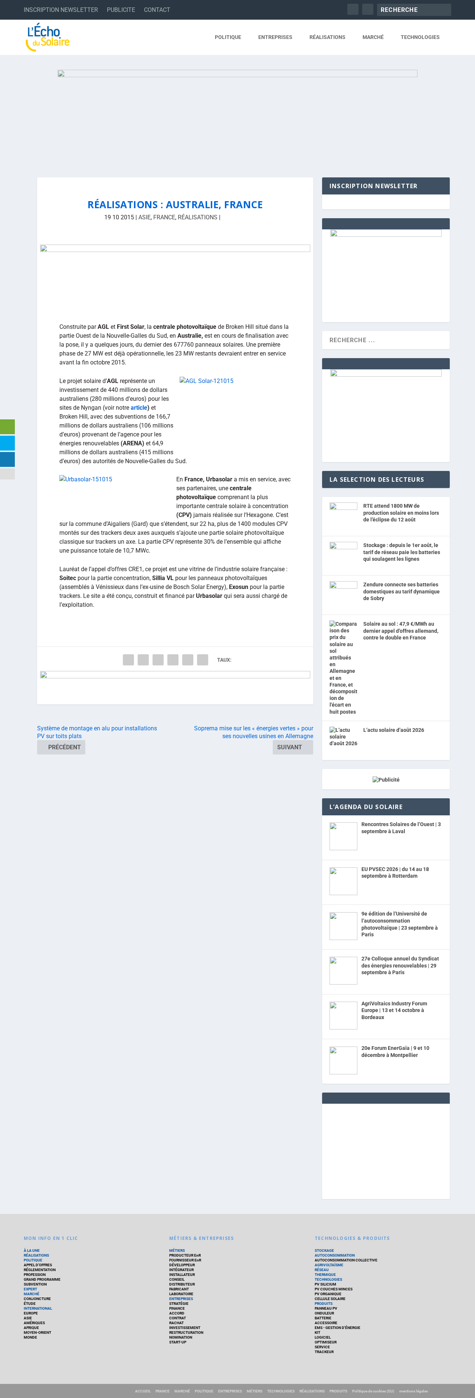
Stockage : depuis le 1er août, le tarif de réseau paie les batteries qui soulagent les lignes (401, 552)
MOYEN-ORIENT (37, 1332)
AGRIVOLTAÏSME (329, 1265)
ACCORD (176, 1313)
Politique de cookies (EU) (373, 1391)
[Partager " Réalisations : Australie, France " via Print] (202, 659)
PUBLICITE (121, 9)
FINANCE (177, 1308)
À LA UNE (32, 1250)
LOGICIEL (323, 1337)
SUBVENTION (35, 1284)
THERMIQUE (325, 1275)
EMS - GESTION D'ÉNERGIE (337, 1328)
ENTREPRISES (275, 37)
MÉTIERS (177, 1250)
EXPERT (30, 1289)
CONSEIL (176, 1279)
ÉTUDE (30, 1304)
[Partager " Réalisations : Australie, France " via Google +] (158, 659)
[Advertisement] (386, 1150)
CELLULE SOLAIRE (330, 1299)
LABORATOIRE (181, 1294)
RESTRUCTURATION (186, 1332)
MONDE (30, 1337)
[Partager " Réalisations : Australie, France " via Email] (187, 659)
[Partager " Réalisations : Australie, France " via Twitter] (143, 659)
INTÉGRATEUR (181, 1270)
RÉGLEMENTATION (40, 1270)
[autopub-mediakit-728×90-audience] (175, 687)
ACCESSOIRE (326, 1323)
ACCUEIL (143, 1391)
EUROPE (31, 1313)
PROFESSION (35, 1275)
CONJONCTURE (37, 1299)
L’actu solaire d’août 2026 (393, 730)
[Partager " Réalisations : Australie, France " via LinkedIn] (173, 659)
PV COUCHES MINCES (334, 1289)
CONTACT (157, 9)
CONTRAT (177, 1318)
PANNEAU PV (326, 1308)
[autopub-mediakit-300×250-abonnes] (386, 375)
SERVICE (322, 1347)
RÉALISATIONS (327, 37)
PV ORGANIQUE (328, 1294)
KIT (317, 1332)
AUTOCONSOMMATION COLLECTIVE (346, 1260)
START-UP (177, 1342)
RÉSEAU (322, 1270)
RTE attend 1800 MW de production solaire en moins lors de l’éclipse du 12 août (401, 513)
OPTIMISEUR (326, 1342)
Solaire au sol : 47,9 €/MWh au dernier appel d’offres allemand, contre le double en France (400, 631)
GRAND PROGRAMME (42, 1279)
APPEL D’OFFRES (38, 1265)
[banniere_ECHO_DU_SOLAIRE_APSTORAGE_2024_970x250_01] (237, 116)
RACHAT (176, 1323)
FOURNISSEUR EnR (185, 1260)
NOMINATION (180, 1337)
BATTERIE (323, 1318)
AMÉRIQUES (34, 1323)
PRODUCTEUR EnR (185, 1255)
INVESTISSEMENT (184, 1328)
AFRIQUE (31, 1328)
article (139, 407)
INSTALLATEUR (182, 1275)
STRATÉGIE (179, 1304)
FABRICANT (179, 1289)
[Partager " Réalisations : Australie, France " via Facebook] (128, 659)
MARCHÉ (373, 37)
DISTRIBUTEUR (182, 1284)
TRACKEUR (324, 1352)
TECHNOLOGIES (420, 37)
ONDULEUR (324, 1313)
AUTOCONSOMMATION (335, 1255)
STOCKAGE (324, 1250)
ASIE (144, 217)
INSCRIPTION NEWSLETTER (61, 9)
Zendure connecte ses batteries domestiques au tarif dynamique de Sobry (401, 591)
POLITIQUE (228, 37)
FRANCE (164, 217)
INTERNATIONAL (38, 1308)
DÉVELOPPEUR (182, 1265)
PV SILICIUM (325, 1284)
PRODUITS (323, 1304)
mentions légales (413, 1391)
